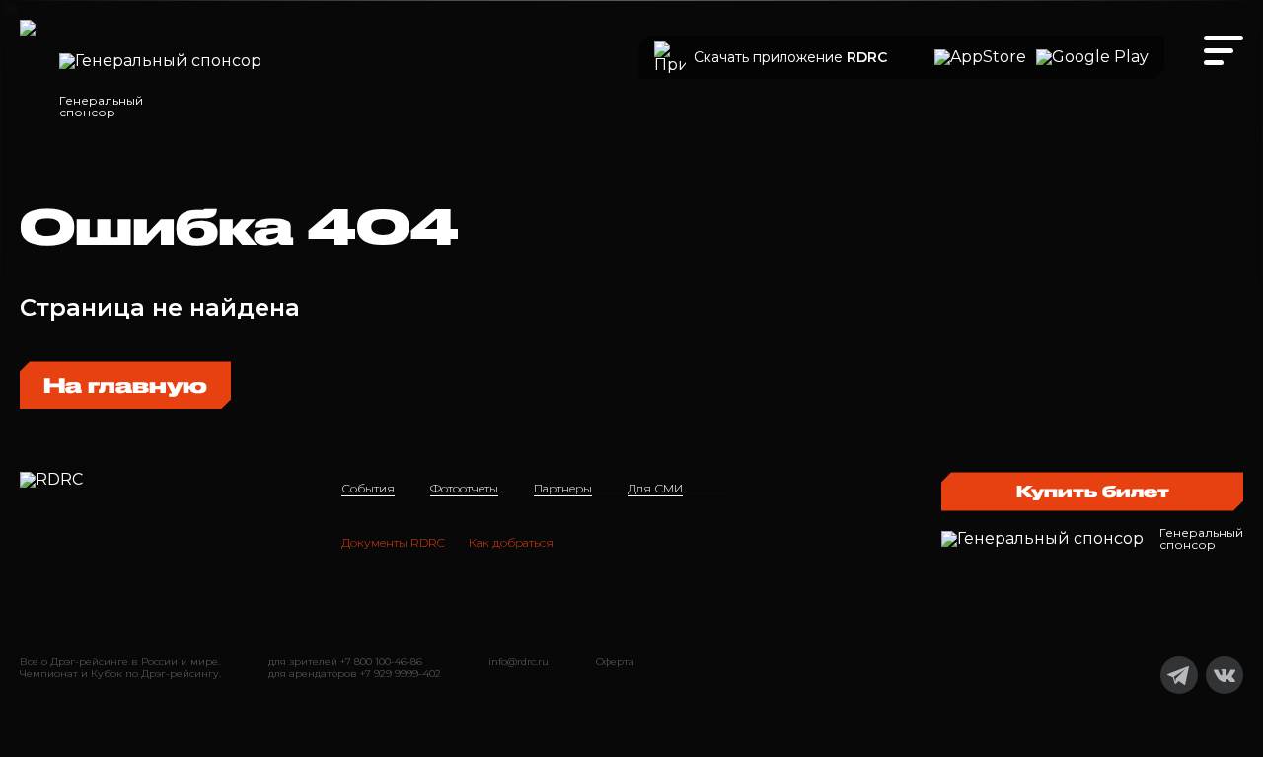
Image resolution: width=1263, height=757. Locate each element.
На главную (125, 385)
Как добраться (511, 542)
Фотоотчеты (464, 488)
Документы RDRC (393, 542)
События (368, 488)
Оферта (615, 661)
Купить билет (1092, 491)
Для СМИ (655, 488)
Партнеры (563, 488)
